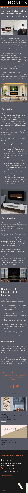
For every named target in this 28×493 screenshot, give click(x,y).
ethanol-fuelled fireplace (8, 57)
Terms (3, 490)
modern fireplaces (15, 348)
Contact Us (7, 477)
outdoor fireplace (9, 167)
